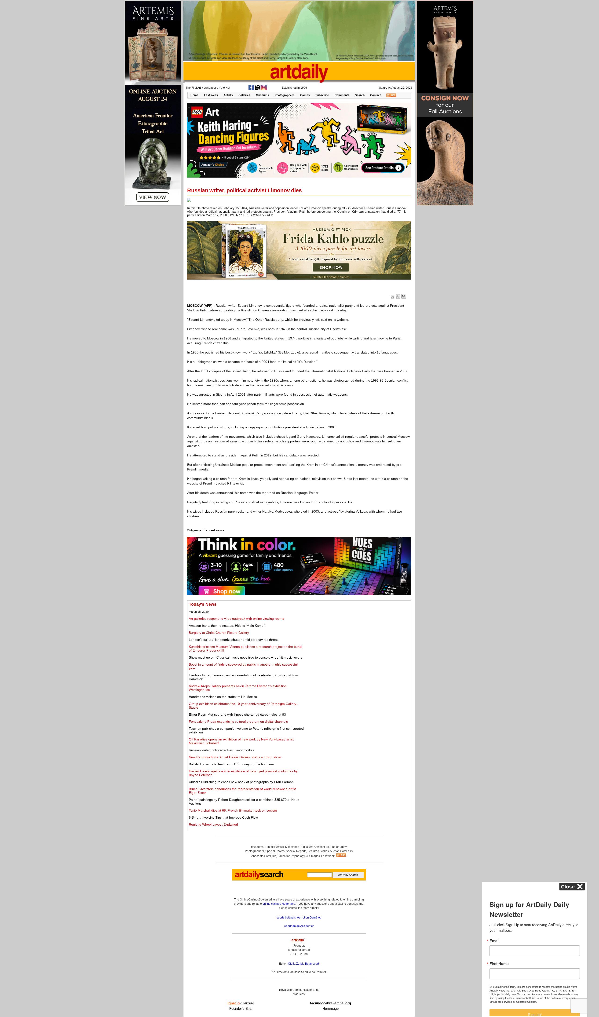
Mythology (298, 856)
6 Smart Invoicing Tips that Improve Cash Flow (223, 817)
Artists (228, 95)
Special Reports (296, 851)
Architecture (321, 847)
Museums (262, 95)
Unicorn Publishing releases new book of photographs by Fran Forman (241, 782)
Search (360, 95)
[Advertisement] (357, 634)
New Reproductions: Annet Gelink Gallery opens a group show (235, 757)
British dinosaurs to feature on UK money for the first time (231, 764)
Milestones (292, 847)
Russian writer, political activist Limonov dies (221, 750)
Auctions (335, 851)
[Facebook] (251, 89)
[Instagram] (264, 89)
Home (194, 95)
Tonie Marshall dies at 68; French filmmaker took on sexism (233, 810)
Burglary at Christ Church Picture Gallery (219, 632)
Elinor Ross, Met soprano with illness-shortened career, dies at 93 (237, 714)
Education (284, 856)
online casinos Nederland (279, 903)
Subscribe (322, 95)
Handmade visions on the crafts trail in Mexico (223, 697)
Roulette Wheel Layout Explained (213, 824)
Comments (342, 95)
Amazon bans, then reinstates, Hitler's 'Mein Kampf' (227, 625)
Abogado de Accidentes (299, 926)
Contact (375, 95)
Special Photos (275, 851)
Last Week (211, 95)
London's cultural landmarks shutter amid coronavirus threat (233, 640)
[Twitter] (257, 89)
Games (305, 95)
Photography (338, 847)
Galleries (244, 95)
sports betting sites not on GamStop (299, 917)
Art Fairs (347, 851)
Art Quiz (271, 856)
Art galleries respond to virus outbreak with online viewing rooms (236, 618)
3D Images (313, 856)
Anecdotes (258, 856)
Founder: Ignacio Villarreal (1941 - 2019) (299, 950)
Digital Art (306, 847)
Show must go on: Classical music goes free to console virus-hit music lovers (245, 657)
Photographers (285, 95)
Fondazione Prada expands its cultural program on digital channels (238, 721)
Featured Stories (318, 851)
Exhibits (270, 847)
